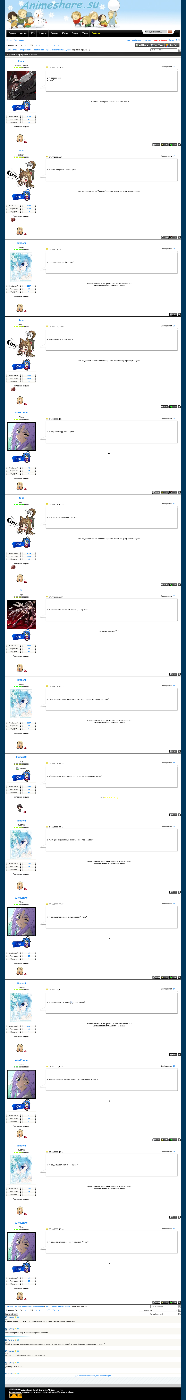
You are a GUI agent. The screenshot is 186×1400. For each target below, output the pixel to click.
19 (174, 326)
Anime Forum (12, 50)
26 (174, 904)
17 (174, 156)
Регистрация (19, 40)
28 (174, 1066)
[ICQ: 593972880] (173, 237)
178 (53, 45)
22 (174, 596)
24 (174, 763)
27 (174, 989)
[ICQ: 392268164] (173, 492)
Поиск (171, 40)
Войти (9, 40)
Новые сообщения (133, 40)
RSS (177, 40)
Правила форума (160, 40)
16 (174, 67)
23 (174, 686)
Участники (147, 40)
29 (174, 1151)
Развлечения (38, 50)
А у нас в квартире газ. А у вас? (58, 50)
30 (174, 1229)
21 (174, 504)
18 (174, 249)
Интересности (25, 50)
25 (174, 826)
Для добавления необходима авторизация (93, 1376)
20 (174, 418)
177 (48, 45)
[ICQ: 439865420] (173, 144)
